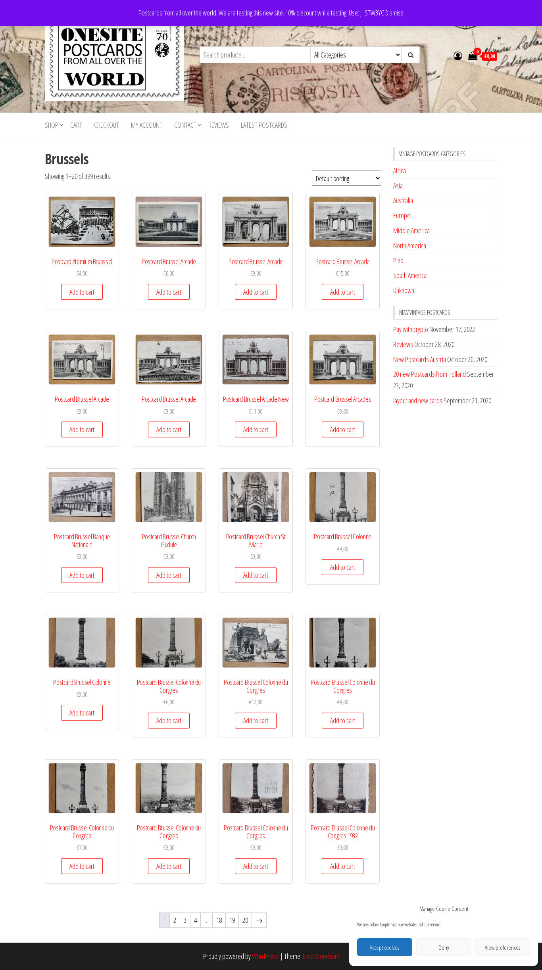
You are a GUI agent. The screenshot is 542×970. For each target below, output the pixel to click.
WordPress (265, 956)
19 (232, 920)
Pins (398, 260)
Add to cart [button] (81, 292)
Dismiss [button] (394, 12)
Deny (443, 947)
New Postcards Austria (419, 359)
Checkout (106, 125)
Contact (185, 125)
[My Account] (458, 55)
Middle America (411, 230)
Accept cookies (384, 947)
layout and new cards (417, 400)
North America (409, 245)
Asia (398, 185)
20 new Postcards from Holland (429, 374)
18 (219, 920)
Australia (403, 200)
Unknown (403, 290)
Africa (399, 170)
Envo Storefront (321, 956)
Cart (76, 125)
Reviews (218, 125)
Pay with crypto (410, 329)
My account (146, 125)
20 (245, 920)
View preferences (502, 947)
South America (410, 275)
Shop (51, 125)
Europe (401, 215)
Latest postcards (264, 125)
